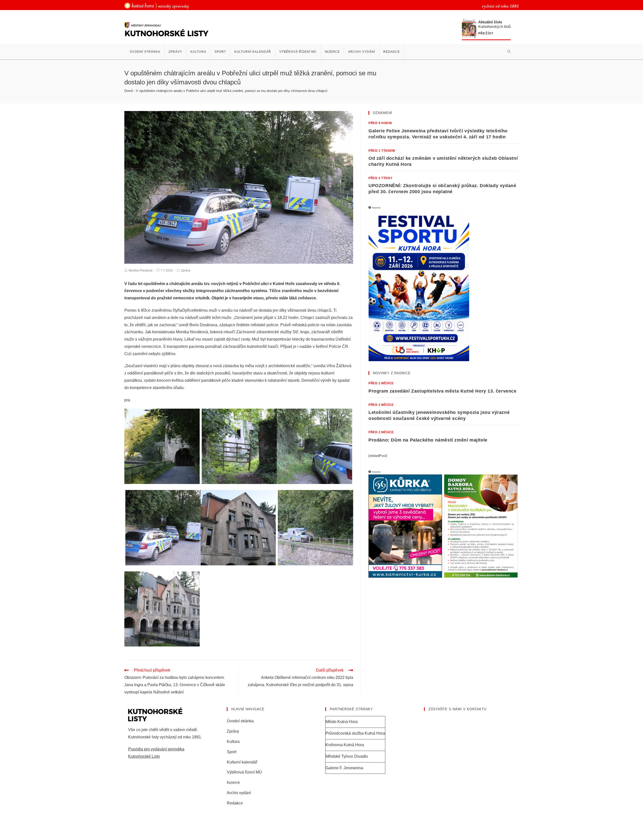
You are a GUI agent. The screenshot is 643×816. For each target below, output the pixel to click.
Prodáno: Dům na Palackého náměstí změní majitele (428, 440)
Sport (231, 752)
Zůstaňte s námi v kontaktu (457, 709)
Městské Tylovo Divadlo (347, 756)
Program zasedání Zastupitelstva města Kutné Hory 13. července (442, 391)
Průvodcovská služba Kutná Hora (355, 733)
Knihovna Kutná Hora (345, 745)
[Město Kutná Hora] (156, 5)
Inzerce (233, 782)
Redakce (235, 803)
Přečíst (485, 33)
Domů (128, 91)
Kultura (233, 741)
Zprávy (185, 270)
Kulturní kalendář (242, 762)
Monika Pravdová (140, 270)
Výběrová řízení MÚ (244, 772)
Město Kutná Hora (342, 722)
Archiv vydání (239, 793)
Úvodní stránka (240, 721)
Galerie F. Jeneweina (344, 768)
